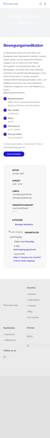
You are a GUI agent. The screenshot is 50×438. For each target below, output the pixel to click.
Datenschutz (10, 340)
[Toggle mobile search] (40, 4)
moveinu (32, 294)
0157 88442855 (27, 241)
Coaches (32, 306)
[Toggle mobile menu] (45, 4)
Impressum (10, 334)
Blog (30, 311)
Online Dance (34, 300)
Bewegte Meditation (24, 224)
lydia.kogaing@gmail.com (24, 249)
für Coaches (33, 317)
